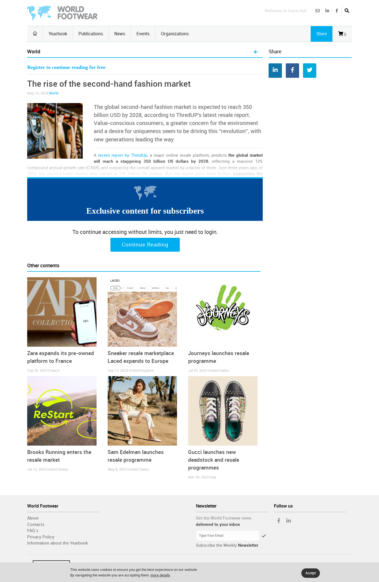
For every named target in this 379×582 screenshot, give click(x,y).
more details (160, 575)
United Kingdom (141, 370)
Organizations (175, 33)
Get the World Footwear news (223, 518)
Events (143, 33)
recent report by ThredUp (122, 155)
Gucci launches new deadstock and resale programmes (213, 460)
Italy (212, 477)
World (53, 93)
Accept (310, 573)
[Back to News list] (256, 52)
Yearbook (58, 33)
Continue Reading (145, 245)
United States (218, 370)
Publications (91, 33)
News (119, 33)
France (53, 370)
